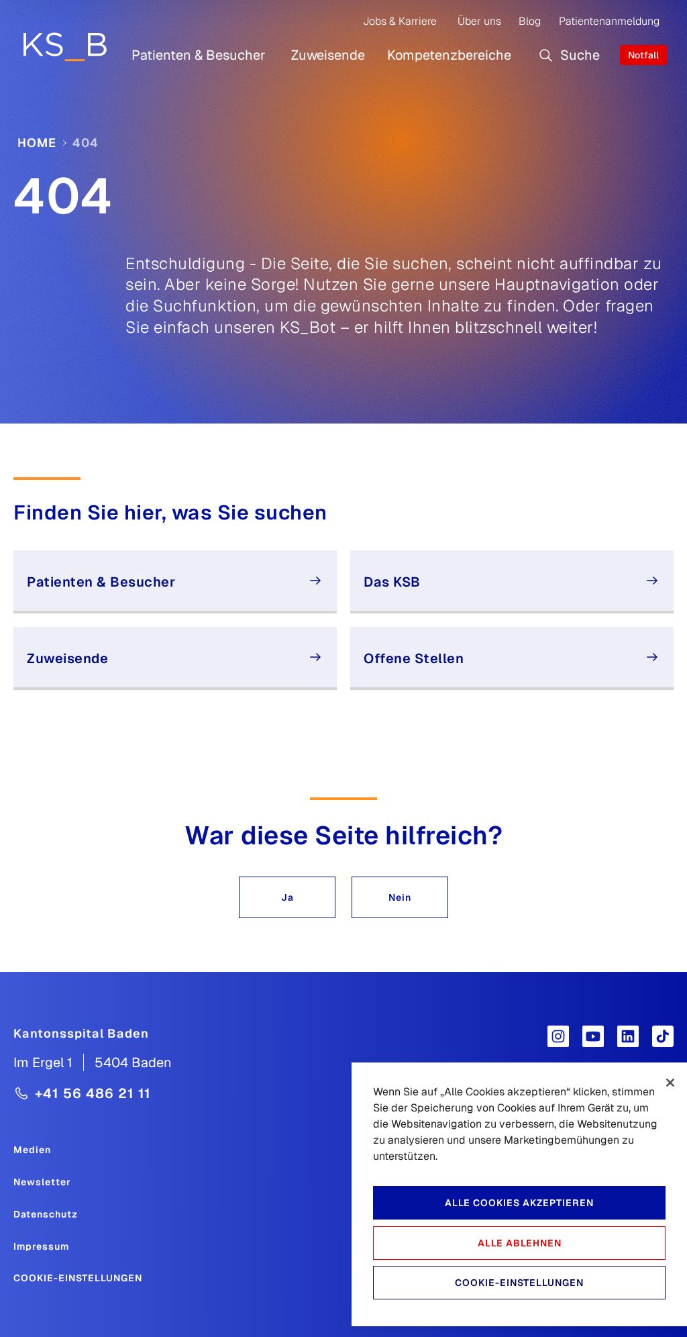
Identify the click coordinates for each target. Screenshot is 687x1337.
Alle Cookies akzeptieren (519, 1203)
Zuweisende (328, 55)
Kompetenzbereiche (449, 55)
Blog (530, 21)
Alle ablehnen (520, 1243)
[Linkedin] (628, 1036)
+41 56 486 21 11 (93, 1093)
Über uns (479, 21)
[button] (287, 897)
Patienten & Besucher (198, 55)
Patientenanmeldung (609, 21)
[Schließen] (670, 1082)
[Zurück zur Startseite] (64, 46)
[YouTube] (593, 1036)
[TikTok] (663, 1036)
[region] (519, 1194)
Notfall (643, 55)
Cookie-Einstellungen (77, 1278)
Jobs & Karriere (400, 21)
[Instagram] (558, 1036)
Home (36, 143)
